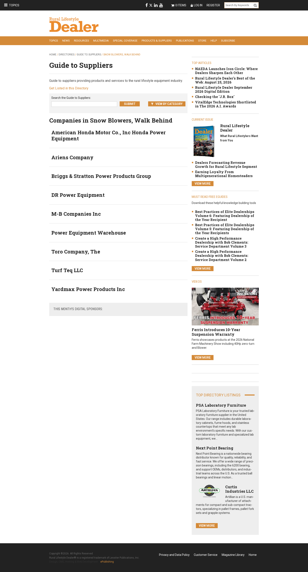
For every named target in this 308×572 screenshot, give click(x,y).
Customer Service (205, 554)
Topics (14, 5)
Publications (185, 40)
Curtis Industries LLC (239, 489)
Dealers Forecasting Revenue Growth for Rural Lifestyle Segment (226, 164)
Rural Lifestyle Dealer (234, 128)
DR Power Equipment (78, 195)
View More (203, 183)
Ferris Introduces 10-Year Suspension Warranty (216, 332)
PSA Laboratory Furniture (221, 405)
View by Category (168, 104)
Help (214, 40)
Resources (81, 40)
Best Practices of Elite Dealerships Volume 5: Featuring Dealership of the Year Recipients (224, 229)
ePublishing (107, 561)
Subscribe (228, 40)
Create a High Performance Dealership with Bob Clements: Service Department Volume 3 (221, 242)
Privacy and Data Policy (174, 554)
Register (213, 5)
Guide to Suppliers (89, 54)
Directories (66, 54)
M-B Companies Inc (76, 213)
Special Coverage (125, 40)
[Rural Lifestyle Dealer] (204, 141)
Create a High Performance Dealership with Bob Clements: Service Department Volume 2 (221, 255)
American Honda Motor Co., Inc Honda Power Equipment (108, 135)
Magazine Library (233, 554)
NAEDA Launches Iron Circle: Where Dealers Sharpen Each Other (226, 71)
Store (202, 40)
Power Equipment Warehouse (88, 232)
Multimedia (101, 40)
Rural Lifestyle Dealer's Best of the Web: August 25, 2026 (225, 80)
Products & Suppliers (157, 40)
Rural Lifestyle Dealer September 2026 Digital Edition (223, 89)
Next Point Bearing (214, 448)
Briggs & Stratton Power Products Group (101, 176)
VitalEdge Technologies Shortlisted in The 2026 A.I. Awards (225, 104)
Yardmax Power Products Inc (88, 289)
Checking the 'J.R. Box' (214, 96)
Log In (198, 5)
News (66, 40)
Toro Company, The (75, 251)
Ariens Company (72, 157)
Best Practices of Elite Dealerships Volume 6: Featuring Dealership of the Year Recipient (224, 215)
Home (52, 54)
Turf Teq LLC (67, 270)
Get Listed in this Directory (68, 88)
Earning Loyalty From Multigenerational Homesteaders (224, 174)
